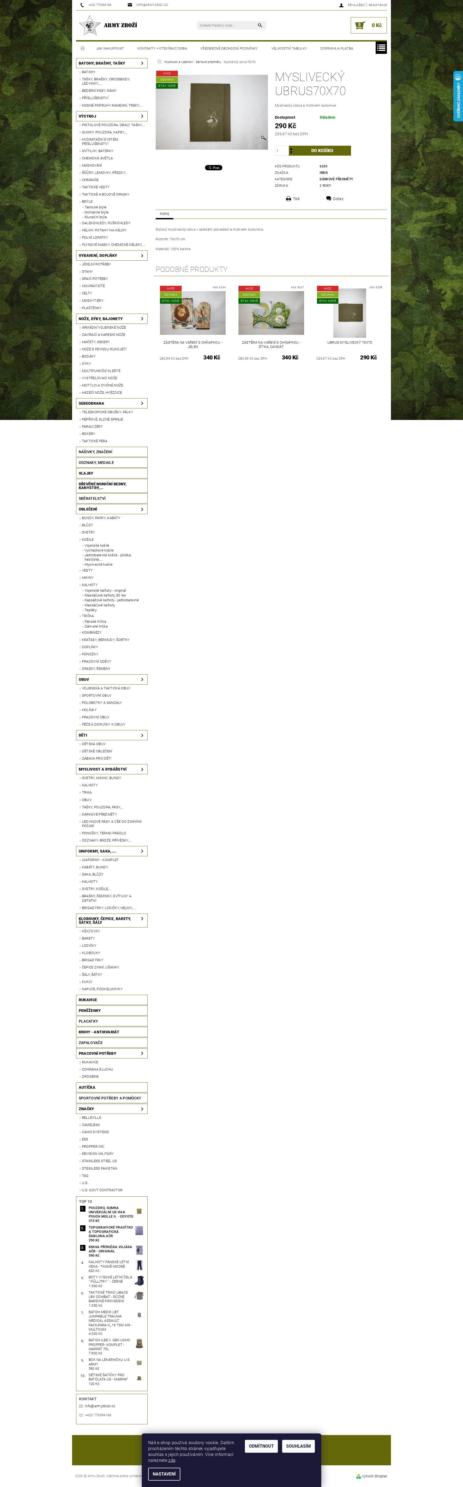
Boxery (88, 434)
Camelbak (91, 1125)
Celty (87, 293)
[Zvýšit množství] (291, 148)
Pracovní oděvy (96, 661)
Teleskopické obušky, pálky (107, 412)
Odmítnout (261, 1446)
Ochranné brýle (97, 212)
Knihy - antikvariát (99, 1032)
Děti (83, 735)
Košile (88, 540)
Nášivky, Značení (95, 452)
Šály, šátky (92, 974)
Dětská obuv (94, 744)
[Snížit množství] (291, 153)
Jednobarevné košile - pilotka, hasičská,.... (108, 557)
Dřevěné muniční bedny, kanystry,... (103, 486)
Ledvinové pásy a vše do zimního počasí (112, 824)
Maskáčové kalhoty (100, 605)
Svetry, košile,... (96, 889)
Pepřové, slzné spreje (102, 419)
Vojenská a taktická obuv (106, 688)
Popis (164, 214)
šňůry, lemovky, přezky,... (105, 173)
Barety (88, 938)
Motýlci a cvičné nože (102, 385)
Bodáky (89, 356)
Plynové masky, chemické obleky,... (113, 245)
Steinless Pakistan (99, 1168)
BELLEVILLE (91, 1118)
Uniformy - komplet (100, 860)
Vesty (87, 570)
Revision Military (98, 1154)
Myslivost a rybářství (103, 769)
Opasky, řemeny (96, 669)
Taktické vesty (96, 187)
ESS (85, 1139)
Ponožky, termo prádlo (104, 833)
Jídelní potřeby (96, 264)
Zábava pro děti (96, 758)
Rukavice (88, 1000)
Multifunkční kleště (101, 371)
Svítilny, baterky (97, 151)
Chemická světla (97, 158)
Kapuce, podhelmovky (102, 989)
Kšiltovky (91, 931)
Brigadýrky (92, 960)
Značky (86, 1109)
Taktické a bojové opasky (106, 194)
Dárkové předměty (99, 814)
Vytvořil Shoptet (374, 1476)
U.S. (85, 1183)
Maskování (92, 165)
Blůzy (87, 525)
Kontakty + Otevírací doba (162, 48)
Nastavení (164, 1474)
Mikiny (88, 578)
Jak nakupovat (110, 48)
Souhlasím (298, 1446)
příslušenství (95, 98)
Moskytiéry (93, 301)
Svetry (88, 532)
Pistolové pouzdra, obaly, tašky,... (113, 125)
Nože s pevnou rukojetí (104, 349)
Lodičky (89, 946)
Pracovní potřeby (97, 1053)
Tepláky (91, 610)
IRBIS (324, 173)
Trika (87, 792)
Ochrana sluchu (97, 1069)
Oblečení (88, 509)
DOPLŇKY (90, 647)
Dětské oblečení (97, 751)
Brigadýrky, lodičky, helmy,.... (109, 908)
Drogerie (90, 1077)
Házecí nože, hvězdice (102, 392)
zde (171, 1460)
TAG (85, 1176)
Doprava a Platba (336, 48)
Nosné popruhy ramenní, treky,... (112, 105)
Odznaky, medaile (96, 462)
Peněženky (90, 1010)
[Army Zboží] (108, 25)
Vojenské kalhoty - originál (105, 590)
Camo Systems (95, 1132)
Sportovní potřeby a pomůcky (110, 1098)
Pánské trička (95, 621)
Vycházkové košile (99, 550)
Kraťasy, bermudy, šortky (106, 640)
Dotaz (338, 199)
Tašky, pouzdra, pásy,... (103, 807)
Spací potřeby (95, 279)
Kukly (87, 982)
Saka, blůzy (93, 874)
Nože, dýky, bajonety (101, 319)
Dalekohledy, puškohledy (106, 223)
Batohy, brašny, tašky (102, 63)
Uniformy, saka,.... (97, 851)
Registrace (378, 5)
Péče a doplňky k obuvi (103, 724)
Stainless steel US (99, 1161)
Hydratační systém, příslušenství (100, 141)
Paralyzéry (92, 427)
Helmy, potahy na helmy (104, 230)
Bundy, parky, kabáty (101, 518)
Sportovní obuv (96, 695)
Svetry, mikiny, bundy (101, 778)
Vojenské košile (97, 545)
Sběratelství (92, 498)
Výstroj (87, 116)
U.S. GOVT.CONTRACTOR (102, 1190)
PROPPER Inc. (93, 1146)
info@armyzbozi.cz (100, 1406)
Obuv (84, 679)
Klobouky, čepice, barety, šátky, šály (105, 921)
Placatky (88, 1021)
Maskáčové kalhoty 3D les (105, 595)
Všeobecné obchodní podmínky (229, 48)
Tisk (296, 199)
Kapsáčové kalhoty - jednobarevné (112, 600)
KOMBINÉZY (92, 632)
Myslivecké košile (99, 564)
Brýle (87, 202)
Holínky (89, 710)
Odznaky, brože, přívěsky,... (107, 840)
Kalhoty (90, 585)
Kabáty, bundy (95, 867)
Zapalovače (91, 1043)
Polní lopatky (95, 237)
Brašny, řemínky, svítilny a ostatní (107, 898)
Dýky (86, 364)
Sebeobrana (91, 403)
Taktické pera (94, 441)
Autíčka (87, 1087)
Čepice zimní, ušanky (100, 967)
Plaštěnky (92, 308)
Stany (87, 271)
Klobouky (91, 953)
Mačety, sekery (96, 342)
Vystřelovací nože (99, 378)
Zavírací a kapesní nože (103, 335)
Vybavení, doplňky (98, 255)
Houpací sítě (93, 286)
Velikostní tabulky (289, 48)
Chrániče (90, 180)
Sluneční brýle (96, 217)
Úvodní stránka (82, 48)
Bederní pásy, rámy (99, 91)
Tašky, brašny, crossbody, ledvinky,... (106, 81)
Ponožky (90, 654)
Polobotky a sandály (102, 703)
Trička (88, 616)
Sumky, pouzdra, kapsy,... (105, 132)
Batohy (89, 72)
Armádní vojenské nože (104, 327)
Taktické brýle (95, 207)
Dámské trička (96, 626)
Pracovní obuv (95, 717)
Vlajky (86, 473)
